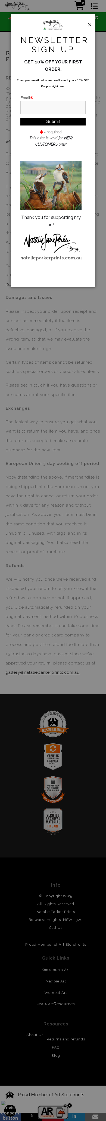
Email (25, 98)
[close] (90, 25)
